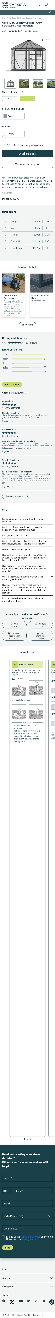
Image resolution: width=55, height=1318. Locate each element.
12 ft (27, 98)
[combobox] (7, 1191)
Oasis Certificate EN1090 (40, 636)
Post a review (12, 384)
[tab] (11, 92)
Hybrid (11, 134)
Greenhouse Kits (14, 18)
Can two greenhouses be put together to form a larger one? (24, 520)
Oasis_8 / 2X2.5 (42, 625)
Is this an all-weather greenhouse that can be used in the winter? (22, 599)
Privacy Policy (29, 1239)
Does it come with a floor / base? (17, 549)
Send (7, 1247)
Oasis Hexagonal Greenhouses (32, 18)
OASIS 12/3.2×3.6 (14, 625)
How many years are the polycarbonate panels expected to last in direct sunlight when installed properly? (24, 568)
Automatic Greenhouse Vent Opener (14, 636)
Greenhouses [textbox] (10, 1228)
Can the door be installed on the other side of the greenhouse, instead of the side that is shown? (24, 542)
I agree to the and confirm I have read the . (29, 1238)
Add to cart (27, 153)
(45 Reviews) (31, 31)
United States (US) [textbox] (13, 1216)
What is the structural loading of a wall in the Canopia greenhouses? (22, 578)
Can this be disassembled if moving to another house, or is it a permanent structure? (23, 528)
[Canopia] (14, 5)
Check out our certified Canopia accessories (13, 313)
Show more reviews (15, 496)
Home (4, 18)
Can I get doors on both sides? (15, 535)
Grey (10, 116)
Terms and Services (30, 1236)
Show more (27, 324)
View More (7, 192)
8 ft (9, 98)
